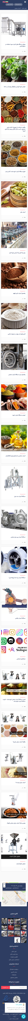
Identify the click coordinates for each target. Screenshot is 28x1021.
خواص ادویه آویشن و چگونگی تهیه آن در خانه (14, 87)
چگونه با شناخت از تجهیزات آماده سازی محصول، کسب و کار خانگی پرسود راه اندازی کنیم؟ (15, 129)
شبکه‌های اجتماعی (21, 659)
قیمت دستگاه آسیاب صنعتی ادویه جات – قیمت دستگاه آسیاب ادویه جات (14, 700)
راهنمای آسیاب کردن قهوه (19, 293)
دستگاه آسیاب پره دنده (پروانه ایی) (17, 578)
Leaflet (24, 905)
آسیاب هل (22, 212)
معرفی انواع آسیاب (20, 864)
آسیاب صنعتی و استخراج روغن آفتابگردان (15, 456)
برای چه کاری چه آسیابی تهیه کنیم (17, 253)
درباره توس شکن (14, 954)
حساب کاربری (14, 972)
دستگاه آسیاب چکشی (20, 618)
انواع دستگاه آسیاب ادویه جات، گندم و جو (15, 172)
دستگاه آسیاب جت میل (19, 496)
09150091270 (10, 4)
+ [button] (4, 884)
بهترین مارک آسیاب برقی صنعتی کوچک (16, 823)
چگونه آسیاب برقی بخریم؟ (19, 742)
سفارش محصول (14, 977)
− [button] (4, 886)
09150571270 (18, 4)
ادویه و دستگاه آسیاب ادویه (18, 415)
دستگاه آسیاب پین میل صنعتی (18, 537)
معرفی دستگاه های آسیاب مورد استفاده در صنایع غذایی (15, 45)
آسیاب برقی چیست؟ (20, 783)
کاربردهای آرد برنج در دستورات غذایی (16, 334)
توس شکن (24, 8)
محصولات (14, 975)
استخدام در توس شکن (14, 960)
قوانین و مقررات (14, 957)
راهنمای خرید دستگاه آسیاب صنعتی (16, 375)
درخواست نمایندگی (14, 969)
